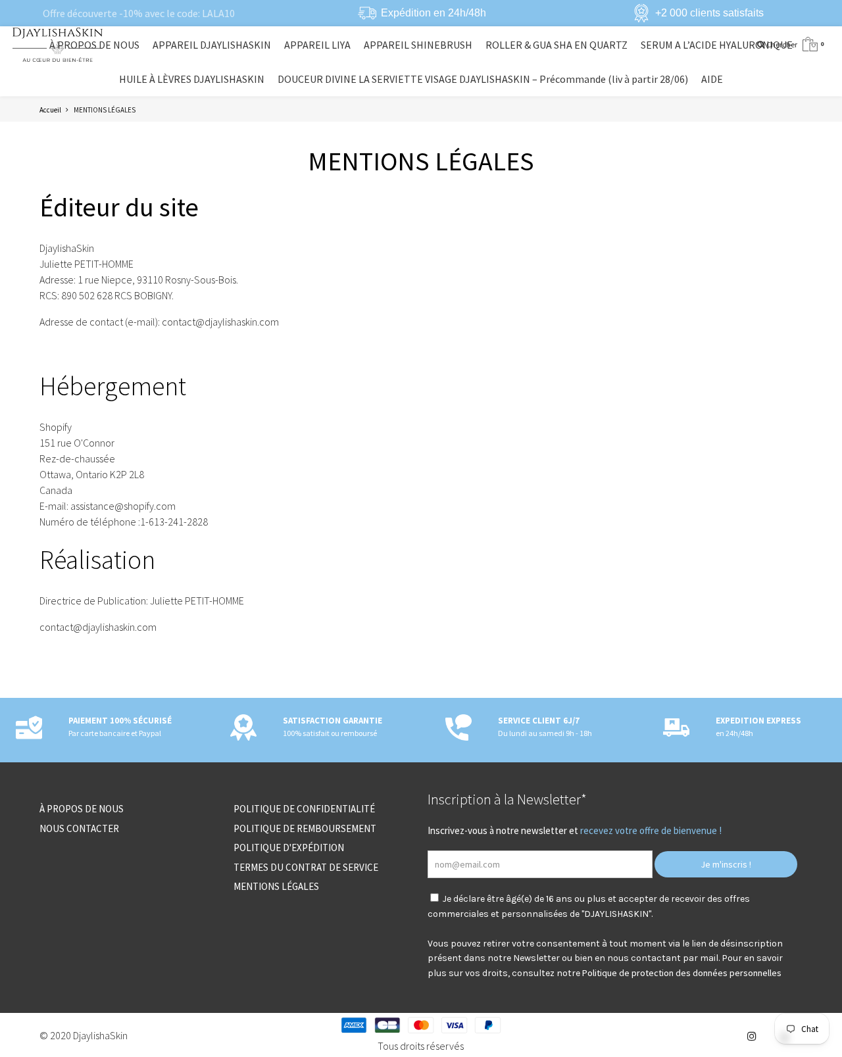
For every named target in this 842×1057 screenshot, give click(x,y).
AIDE (712, 79)
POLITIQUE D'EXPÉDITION (289, 847)
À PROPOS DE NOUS (94, 44)
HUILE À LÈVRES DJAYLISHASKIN (191, 79)
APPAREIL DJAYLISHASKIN (212, 44)
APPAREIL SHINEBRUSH (418, 44)
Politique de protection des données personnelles (681, 973)
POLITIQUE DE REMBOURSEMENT (305, 828)
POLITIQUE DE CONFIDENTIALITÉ (304, 808)
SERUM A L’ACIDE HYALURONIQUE (717, 44)
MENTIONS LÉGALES (276, 886)
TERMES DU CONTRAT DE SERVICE (306, 867)
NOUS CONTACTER (79, 828)
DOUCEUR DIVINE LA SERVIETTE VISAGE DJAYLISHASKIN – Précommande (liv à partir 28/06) (483, 79)
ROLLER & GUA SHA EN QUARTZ (556, 44)
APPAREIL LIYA (317, 44)
